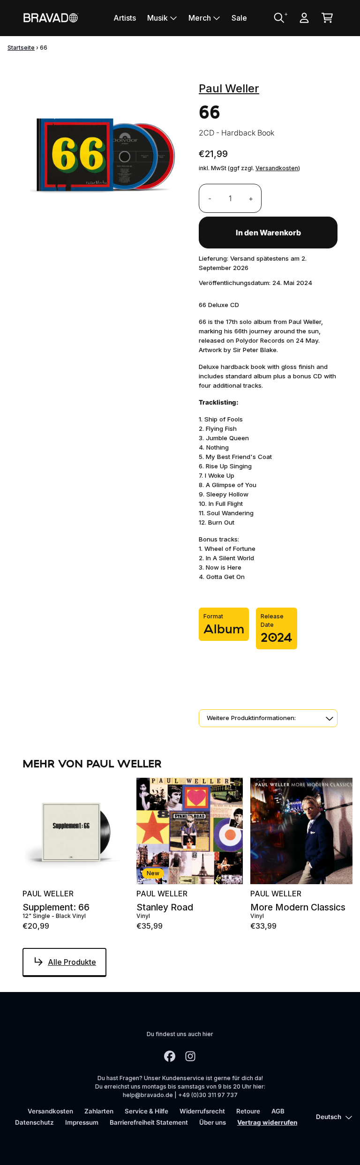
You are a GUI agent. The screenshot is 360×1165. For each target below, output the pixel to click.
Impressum (81, 1122)
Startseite (21, 47)
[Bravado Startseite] (50, 17)
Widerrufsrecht (202, 1111)
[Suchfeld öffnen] (278, 17)
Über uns (212, 1122)
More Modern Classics (297, 907)
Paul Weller (229, 88)
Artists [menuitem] (124, 18)
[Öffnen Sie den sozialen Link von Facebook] (169, 1056)
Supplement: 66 (56, 907)
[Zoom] (101, 153)
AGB (278, 1111)
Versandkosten (276, 168)
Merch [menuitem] (199, 18)
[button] (268, 718)
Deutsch (328, 1116)
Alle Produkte (72, 962)
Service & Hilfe (146, 1111)
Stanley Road (164, 907)
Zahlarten (98, 1111)
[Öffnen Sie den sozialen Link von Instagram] (190, 1056)
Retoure (248, 1111)
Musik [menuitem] (157, 18)
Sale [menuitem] (239, 18)
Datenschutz (34, 1122)
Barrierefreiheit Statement (149, 1122)
